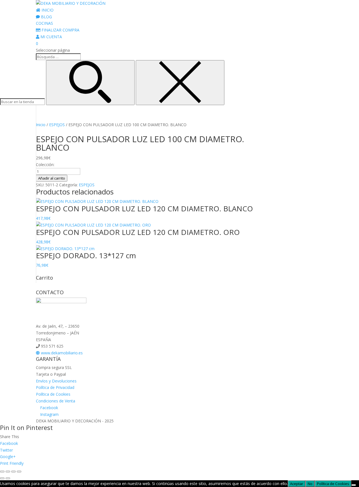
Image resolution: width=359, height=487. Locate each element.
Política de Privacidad (55, 387)
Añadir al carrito (51, 178)
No (310, 483)
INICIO (47, 10)
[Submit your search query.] (90, 82)
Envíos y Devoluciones (56, 381)
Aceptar (296, 483)
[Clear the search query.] (180, 82)
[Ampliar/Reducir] (2, 471)
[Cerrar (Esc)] (19, 471)
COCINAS (44, 23)
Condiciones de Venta (55, 401)
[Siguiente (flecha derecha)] (8, 478)
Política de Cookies (53, 394)
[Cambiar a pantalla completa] (8, 471)
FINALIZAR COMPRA (59, 30)
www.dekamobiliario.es (61, 352)
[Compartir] (13, 471)
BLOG (46, 16)
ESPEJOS (57, 124)
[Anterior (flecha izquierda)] (2, 478)
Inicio (40, 124)
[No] (353, 485)
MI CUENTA (50, 36)
